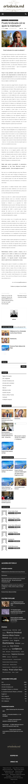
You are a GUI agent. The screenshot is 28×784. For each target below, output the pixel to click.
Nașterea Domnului (17, 654)
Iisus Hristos (14, 646)
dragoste (16, 640)
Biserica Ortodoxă (14, 632)
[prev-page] (3, 354)
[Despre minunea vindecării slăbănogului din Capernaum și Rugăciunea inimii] (21, 465)
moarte (22, 651)
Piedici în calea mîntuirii (19, 769)
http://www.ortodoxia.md (12, 514)
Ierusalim (4, 646)
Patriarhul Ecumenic (6, 667)
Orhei (4, 657)
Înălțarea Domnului (7, 768)
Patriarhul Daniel (13, 664)
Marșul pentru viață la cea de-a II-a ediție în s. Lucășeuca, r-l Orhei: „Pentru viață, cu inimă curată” (13, 586)
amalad (4, 714)
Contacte (4, 397)
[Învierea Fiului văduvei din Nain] (5, 348)
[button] (2, 14)
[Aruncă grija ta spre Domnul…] (21, 482)
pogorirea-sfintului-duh (8, 769)
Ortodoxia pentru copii (9, 771)
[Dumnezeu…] (5, 340)
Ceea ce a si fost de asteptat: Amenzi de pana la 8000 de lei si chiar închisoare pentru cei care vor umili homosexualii (7, 299)
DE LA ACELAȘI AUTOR (19, 327)
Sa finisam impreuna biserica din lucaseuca (13, 777)
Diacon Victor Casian (14, 518)
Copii (20, 638)
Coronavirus (5, 640)
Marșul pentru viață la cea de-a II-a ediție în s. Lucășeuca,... (20, 437)
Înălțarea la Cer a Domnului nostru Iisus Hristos (7, 420)
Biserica (4, 632)
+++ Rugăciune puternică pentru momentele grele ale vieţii (18, 603)
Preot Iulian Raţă (13, 511)
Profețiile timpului (7, 399)
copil (23, 638)
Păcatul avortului (19, 771)
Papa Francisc (14, 656)
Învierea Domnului (17, 776)
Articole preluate (6, 385)
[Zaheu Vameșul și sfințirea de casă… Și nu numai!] (7, 482)
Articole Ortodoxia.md (18, 17)
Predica (5, 670)
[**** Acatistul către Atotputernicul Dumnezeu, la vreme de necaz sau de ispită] (5, 611)
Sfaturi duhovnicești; (6, 672)
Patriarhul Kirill (15, 667)
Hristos (17, 643)
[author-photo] (14, 317)
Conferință (15, 638)
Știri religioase (6, 378)
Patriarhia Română (17, 659)
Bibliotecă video (6, 390)
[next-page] (5, 354)
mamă (3, 651)
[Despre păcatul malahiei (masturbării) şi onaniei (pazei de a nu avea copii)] (5, 619)
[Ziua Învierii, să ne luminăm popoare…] (7, 495)
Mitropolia (8, 651)
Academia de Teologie (6, 630)
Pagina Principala (7, 376)
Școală (17, 672)
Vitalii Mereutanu (13, 546)
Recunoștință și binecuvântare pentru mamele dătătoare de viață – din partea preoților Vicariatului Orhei (13, 580)
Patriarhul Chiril (5, 664)
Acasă (3, 17)
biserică (5, 638)
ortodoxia (9, 656)
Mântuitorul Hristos (6, 654)
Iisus (8, 646)
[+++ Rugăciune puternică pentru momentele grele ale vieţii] (5, 604)
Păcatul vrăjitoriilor (9, 772)
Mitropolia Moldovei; (15, 651)
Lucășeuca (17, 648)
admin (6, 28)
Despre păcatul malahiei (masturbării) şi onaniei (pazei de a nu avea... (18, 619)
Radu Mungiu (5, 724)
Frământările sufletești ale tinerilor (17, 774)
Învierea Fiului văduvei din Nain (9, 592)
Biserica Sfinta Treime (8, 395)
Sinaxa (13, 672)
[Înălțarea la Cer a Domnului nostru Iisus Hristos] (5, 333)
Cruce (11, 640)
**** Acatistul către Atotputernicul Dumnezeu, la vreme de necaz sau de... (18, 611)
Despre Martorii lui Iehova (18, 768)
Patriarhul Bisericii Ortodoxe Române (9, 662)
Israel (10, 649)
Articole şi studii (9, 17)
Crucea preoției (18, 772)
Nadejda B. (11, 539)
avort (19, 630)
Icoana (22, 643)
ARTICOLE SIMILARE (7, 327)
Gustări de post (6, 392)
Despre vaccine (5, 774)
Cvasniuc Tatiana (13, 532)
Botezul (10, 638)
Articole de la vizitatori (8, 383)
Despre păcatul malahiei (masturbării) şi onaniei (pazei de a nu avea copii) (12, 731)
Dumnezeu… (13, 338)
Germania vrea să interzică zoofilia (22, 296)
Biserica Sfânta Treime (10, 635)
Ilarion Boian (5, 649)
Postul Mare (8, 776)
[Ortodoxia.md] (14, 6)
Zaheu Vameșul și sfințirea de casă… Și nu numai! (7, 489)
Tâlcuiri (4, 388)
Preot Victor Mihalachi (14, 525)
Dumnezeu (8, 643)
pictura (20, 667)
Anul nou (14, 630)
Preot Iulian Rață (15, 669)
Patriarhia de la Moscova (7, 659)
